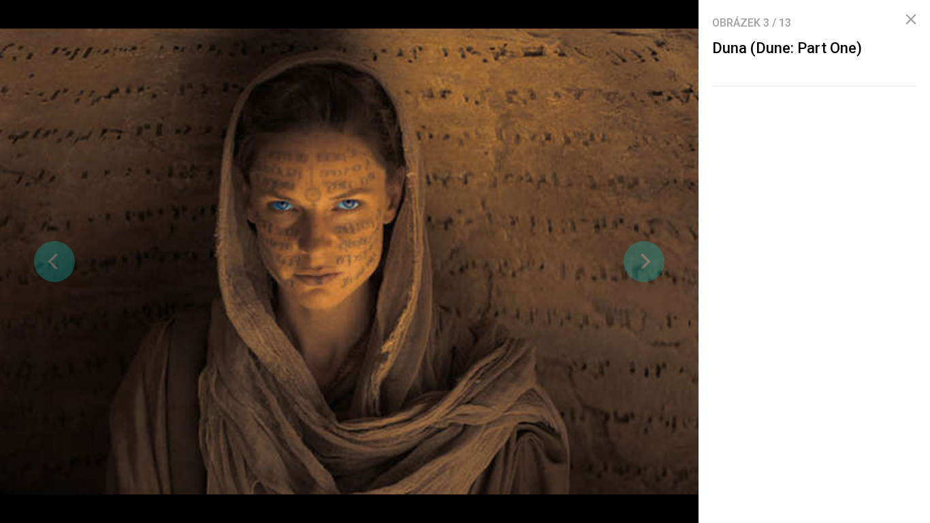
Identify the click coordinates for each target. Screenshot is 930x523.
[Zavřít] (911, 20)
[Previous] (54, 261)
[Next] (644, 261)
